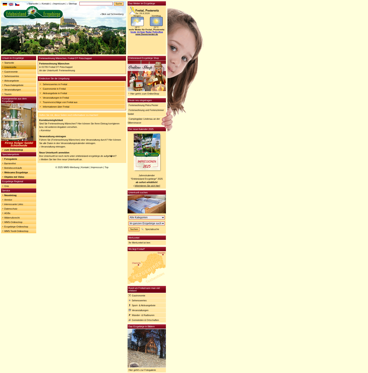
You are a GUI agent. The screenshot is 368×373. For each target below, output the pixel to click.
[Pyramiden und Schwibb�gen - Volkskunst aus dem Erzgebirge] (18, 146)
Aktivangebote (11, 80)
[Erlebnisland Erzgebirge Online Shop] (147, 90)
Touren (8, 94)
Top (106, 167)
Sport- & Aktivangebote (143, 305)
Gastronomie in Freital (54, 88)
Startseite (33, 3)
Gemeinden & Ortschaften (145, 320)
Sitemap (73, 3)
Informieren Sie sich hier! (147, 185)
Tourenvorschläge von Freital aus (60, 102)
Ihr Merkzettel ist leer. (140, 242)
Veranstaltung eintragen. (53, 146)
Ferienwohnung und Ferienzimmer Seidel (146, 112)
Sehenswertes (11, 76)
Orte (6, 186)
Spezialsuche (152, 229)
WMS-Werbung (71, 167)
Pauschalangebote (13, 85)
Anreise (8, 199)
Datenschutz (10, 208)
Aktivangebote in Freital (55, 93)
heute (133, 32)
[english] (11, 5)
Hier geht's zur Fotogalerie (142, 370)
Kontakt (46, 3)
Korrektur (46, 130)
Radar (149, 32)
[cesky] (17, 5)
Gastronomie (11, 71)
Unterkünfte (10, 67)
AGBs (7, 213)
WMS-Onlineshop (13, 222)
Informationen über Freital (56, 106)
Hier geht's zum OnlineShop (144, 93)
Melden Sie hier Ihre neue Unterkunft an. (61, 159)
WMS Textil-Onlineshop (16, 231)
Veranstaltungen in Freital (56, 97)
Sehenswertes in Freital (55, 84)
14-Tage (141, 32)
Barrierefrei (10, 163)
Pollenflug (157, 32)
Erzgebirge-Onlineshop (16, 226)
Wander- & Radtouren (143, 315)
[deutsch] (5, 5)
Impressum (59, 3)
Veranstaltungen (12, 89)
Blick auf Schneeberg (113, 14)
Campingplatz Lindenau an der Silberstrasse (144, 121)
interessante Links (13, 204)
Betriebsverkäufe (13, 168)
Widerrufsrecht (12, 217)
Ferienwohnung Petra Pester (143, 105)
